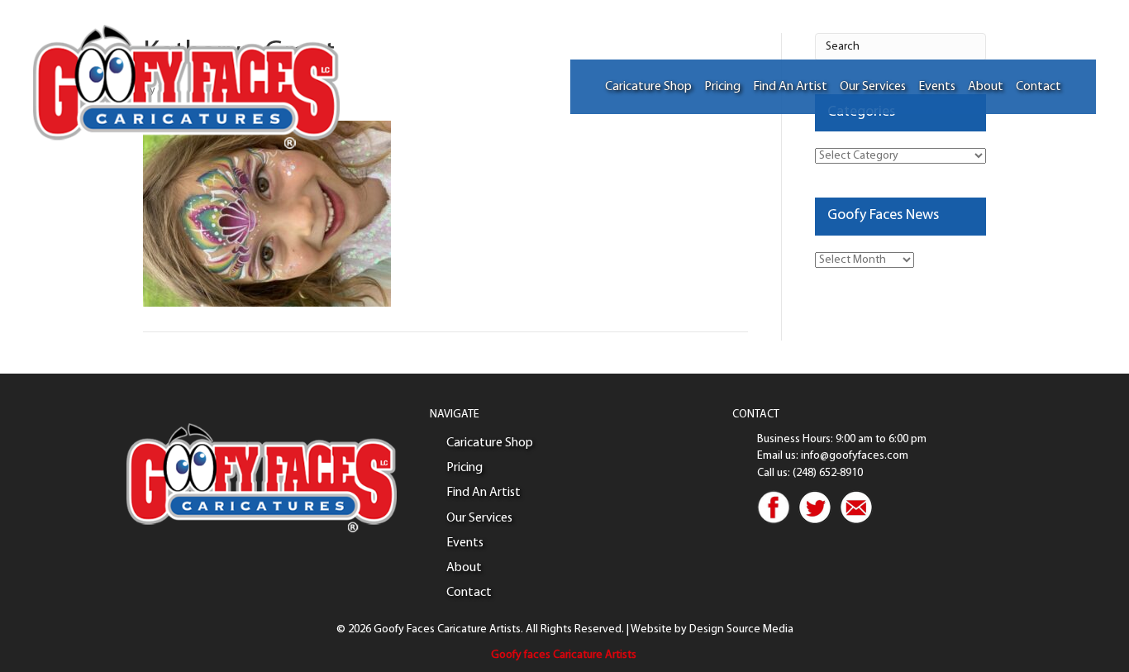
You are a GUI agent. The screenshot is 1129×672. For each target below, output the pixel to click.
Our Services (873, 86)
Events (936, 86)
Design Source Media (741, 629)
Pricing (722, 86)
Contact (1038, 86)
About (985, 86)
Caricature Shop (648, 86)
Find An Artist (790, 86)
